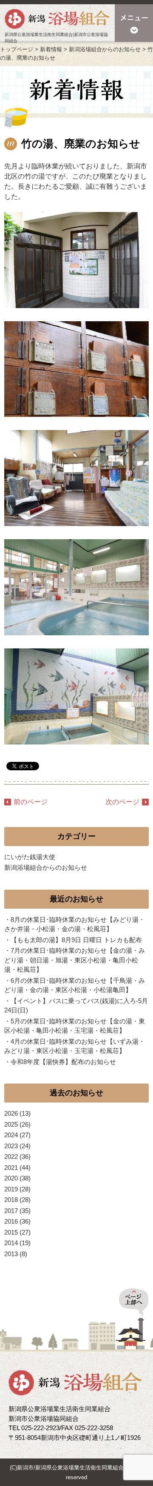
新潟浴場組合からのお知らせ (45, 867)
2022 (11, 1156)
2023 (11, 1146)
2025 (11, 1124)
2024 (11, 1135)
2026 (11, 1113)
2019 (11, 1189)
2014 (11, 1242)
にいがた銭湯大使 (29, 856)
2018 (11, 1199)
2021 (11, 1167)
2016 (11, 1221)
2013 (11, 1253)
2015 (11, 1232)
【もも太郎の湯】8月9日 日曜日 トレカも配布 (76, 939)
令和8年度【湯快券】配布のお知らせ (63, 1061)
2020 (11, 1178)
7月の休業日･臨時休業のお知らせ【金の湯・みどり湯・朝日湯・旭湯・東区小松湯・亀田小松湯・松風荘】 (74, 960)
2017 (11, 1210)
